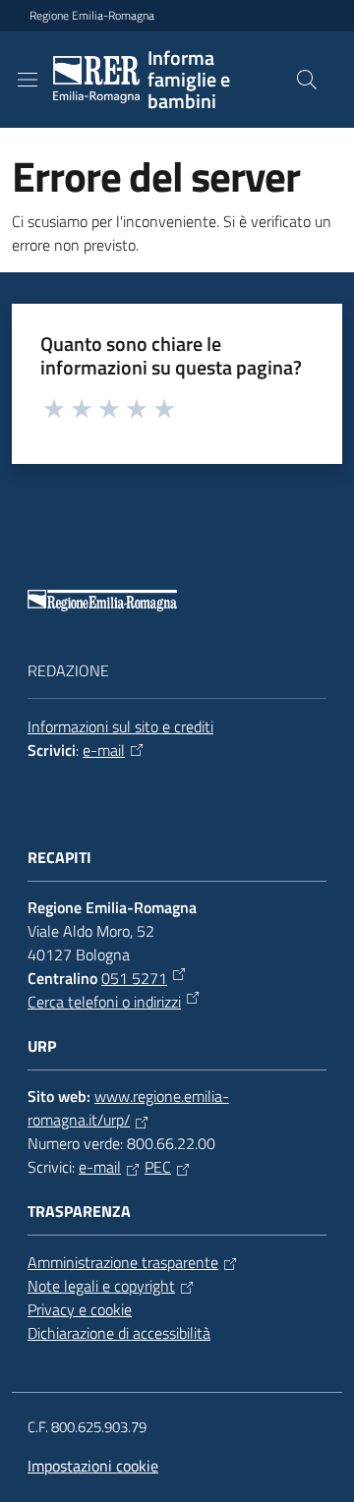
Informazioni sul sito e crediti (120, 726)
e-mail (104, 750)
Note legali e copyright (101, 1286)
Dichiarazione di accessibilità (119, 1333)
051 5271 (134, 978)
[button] (306, 79)
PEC (158, 1167)
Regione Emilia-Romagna (92, 16)
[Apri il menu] (27, 79)
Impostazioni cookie (93, 1465)
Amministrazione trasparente (123, 1262)
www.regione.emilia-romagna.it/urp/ (128, 1107)
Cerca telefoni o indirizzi (104, 1001)
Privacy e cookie (80, 1309)
